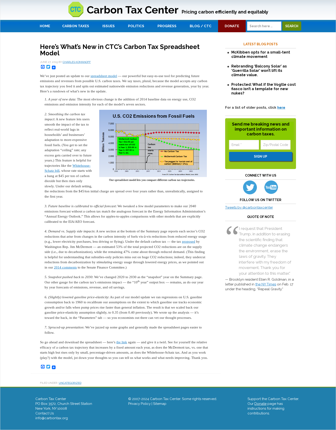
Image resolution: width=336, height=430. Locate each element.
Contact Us (44, 413)
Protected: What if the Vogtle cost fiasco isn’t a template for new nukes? (263, 88)
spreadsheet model (104, 76)
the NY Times (265, 284)
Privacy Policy (139, 404)
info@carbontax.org (51, 418)
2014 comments (65, 267)
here (281, 107)
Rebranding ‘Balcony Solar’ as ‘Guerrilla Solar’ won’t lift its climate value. (259, 70)
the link (121, 342)
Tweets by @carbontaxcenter (249, 207)
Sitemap (159, 404)
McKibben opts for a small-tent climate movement (260, 54)
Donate (260, 404)
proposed (188, 241)
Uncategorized (70, 382)
